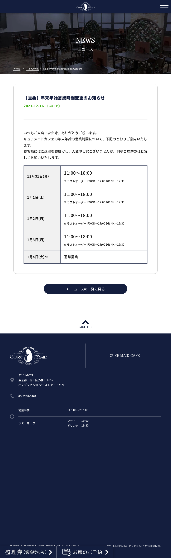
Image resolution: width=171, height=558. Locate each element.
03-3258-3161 (27, 396)
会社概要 (15, 545)
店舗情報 (29, 545)
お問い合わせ (45, 545)
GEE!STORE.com (67, 545)
